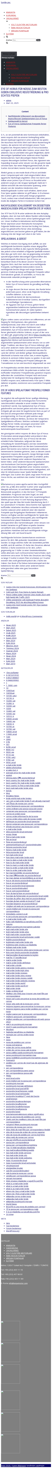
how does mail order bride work (20, 857)
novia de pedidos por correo (18, 1042)
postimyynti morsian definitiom (19, 1086)
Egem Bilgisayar (19, 1465)
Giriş (8, 1223)
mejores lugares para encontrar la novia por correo (28, 1006)
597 (7, 744)
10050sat (10, 693)
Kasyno (9, 924)
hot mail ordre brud (14, 855)
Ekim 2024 (10, 640)
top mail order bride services (18, 1152)
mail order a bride (13, 965)
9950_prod (11, 762)
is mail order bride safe (16, 919)
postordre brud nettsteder (18, 1093)
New (8, 1037)
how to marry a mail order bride (20, 865)
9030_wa (10, 752)
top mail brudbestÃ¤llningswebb (20, 1150)
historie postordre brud (16, 847)
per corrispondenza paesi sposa (20, 1070)
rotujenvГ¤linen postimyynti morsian (22, 1124)
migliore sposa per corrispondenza (21, 1016)
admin (8, 100)
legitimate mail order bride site (19, 942)
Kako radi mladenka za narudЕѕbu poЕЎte (24, 921)
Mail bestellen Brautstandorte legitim (22, 955)
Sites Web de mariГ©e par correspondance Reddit (28, 1129)
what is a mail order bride (17, 1183)
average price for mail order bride (20, 772)
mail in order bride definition (18, 962)
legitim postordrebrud (15, 939)
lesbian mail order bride (16, 947)
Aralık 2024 (11, 635)
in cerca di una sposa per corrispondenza (24, 916)
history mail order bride (16, 849)
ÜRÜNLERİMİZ (12, 1250)
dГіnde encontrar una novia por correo (22, 826)
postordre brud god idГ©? (17, 1088)
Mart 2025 (10, 627)
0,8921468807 (12, 677)
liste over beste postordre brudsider (22, 952)
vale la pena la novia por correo (19, 1173)
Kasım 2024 (11, 638)
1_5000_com (11, 685)
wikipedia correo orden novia (18, 1196)
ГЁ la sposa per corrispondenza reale (22, 1209)
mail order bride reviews (16, 973)
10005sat (10, 690)
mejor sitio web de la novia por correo (22, 1003)
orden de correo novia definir (18, 1047)
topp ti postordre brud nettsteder (21, 1163)
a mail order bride (13, 765)
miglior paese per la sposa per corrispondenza (26, 1014)
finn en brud (11, 839)
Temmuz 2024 (12, 648)
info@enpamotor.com (18, 1283)
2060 (8, 739)
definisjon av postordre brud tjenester (23, 821)
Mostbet (10, 1029)
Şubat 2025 (11, 630)
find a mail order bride (15, 837)
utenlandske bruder (14, 1168)
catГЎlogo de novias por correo (19, 803)
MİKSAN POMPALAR (20, 30)
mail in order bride (14, 960)
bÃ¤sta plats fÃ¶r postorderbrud (20, 777)
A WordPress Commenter (31, 616)
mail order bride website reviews (20, 980)
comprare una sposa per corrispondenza (23, 811)
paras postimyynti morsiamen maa (21, 1055)
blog (8, 793)
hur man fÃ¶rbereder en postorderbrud (23, 875)
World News (11, 1204)
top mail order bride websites (19, 1158)
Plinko (8, 1075)
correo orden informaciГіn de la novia (22, 816)
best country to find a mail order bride (22, 785)
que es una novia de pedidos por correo (23, 1116)
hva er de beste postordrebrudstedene (23, 880)
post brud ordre (13, 1078)
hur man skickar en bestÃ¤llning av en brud (24, 878)
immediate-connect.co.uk (17, 914)
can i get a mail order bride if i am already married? (28, 801)
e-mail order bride (14, 829)
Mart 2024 (10, 658)
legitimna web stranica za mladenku (21, 944)
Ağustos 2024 (12, 645)
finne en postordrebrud (16, 842)
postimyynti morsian (15, 1083)
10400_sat (10, 711)
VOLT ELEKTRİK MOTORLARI (24, 24)
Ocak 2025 (10, 633)
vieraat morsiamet (14, 1178)
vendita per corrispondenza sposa (21, 1175)
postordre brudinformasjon (18, 1106)
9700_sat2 (10, 757)
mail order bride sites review (18, 975)
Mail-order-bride (13, 988)
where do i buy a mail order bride (20, 1191)
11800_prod (11, 734)
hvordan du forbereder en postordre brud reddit (27, 896)
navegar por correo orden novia (20, 1034)
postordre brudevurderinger (18, 1101)
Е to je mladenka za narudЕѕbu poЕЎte (23, 1211)
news (8, 1039)
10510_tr (10, 716)
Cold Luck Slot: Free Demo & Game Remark (24, 592)
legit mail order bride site (17, 929)
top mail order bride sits (16, 1155)
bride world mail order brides (18, 798)
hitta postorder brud (15, 852)
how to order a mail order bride (19, 867)
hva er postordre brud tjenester (20, 885)
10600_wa (10, 721)
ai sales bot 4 (12, 770)
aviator (9, 775)
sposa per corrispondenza (17, 1142)
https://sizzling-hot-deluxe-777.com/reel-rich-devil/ (26, 336)
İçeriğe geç (5, 2)
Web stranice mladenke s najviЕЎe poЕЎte (24, 1181)
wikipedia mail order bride (17, 1199)
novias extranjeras (14, 1045)
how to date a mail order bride (19, 860)
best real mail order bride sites (19, 788)
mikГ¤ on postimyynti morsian (19, 1024)
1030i (8, 708)
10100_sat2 (11, 695)
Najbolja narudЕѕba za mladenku (20, 1032)
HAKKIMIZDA (12, 1248)
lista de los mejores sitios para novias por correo (27, 950)
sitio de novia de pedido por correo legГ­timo (25, 1134)
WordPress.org (12, 1231)
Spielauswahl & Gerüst (18, 121)
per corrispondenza (14, 1068)
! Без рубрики (12, 672)
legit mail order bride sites (17, 932)
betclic (9, 790)
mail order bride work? (16, 983)
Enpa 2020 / (6, 1465)
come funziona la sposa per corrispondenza (25, 806)
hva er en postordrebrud (17, 883)
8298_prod (11, 747)
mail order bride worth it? (17, 985)
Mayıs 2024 (11, 653)
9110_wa (10, 754)
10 (7, 688)
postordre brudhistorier (16, 1104)
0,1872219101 (12, 675)
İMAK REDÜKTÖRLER (20, 27)
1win (8, 736)
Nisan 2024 (11, 656)
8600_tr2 (10, 749)
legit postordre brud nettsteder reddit (23, 937)
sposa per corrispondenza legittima (21, 1145)
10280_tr (10, 703)
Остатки (10, 1214)
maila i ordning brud (14, 991)
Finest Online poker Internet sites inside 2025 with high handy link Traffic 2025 (28, 595)
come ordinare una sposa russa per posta (24, 808)
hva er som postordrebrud (17, 890)
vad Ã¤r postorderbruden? (17, 1170)
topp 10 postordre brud (16, 1160)
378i (8, 742)
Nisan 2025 (11, 625)
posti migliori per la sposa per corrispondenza (26, 1080)
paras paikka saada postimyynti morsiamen (24, 1052)
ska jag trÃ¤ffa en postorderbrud (20, 1140)
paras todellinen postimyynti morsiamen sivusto (27, 1057)
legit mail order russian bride (18, 934)
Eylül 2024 (10, 643)
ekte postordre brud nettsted (19, 831)
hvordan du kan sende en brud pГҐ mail (23, 901)
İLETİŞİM (10, 33)
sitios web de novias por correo (20, 1137)
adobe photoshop (14, 767)
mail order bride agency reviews (20, 967)
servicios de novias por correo (19, 1127)
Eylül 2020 (10, 661)
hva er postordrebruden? (17, 888)
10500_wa (10, 713)
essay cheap (11, 834)
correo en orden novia (15, 813)
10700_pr (10, 726)
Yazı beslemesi (12, 1225)
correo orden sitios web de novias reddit (24, 819)
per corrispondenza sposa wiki (19, 1073)
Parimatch (10, 1060)
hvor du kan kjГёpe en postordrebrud (22, 893)
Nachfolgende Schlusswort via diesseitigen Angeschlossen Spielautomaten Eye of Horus (27, 117)
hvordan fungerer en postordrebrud (21, 903)
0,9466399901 (12, 680)
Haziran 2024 (12, 651)
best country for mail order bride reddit (23, 783)
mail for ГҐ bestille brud (16, 957)
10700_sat (10, 729)
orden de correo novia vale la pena (21, 1050)
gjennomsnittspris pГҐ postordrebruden (23, 844)
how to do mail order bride (17, 862)
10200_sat (10, 700)
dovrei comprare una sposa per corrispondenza (26, 824)
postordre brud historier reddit (19, 1091)
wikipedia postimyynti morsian (19, 1201)
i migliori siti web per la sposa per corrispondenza (27, 906)
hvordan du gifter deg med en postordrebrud (26, 898)
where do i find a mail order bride (20, 1193)
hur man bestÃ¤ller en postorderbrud (22, 872)
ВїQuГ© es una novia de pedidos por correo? (25, 1206)
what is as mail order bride (17, 1188)
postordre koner (13, 1111)
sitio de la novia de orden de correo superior (25, 1132)
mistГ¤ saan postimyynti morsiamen (21, 1027)
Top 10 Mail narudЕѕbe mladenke (20, 1147)
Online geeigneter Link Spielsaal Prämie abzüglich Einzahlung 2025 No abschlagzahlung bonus (27, 601)
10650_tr (10, 724)
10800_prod (11, 731)
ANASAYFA (10, 12)
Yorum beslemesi (13, 1228)
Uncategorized (12, 1165)
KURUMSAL (11, 15)
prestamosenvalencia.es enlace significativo (25, 1114)
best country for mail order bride (20, 780)
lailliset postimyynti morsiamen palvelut (23, 926)
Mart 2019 (10, 663)
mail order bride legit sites (17, 970)
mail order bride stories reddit (19, 978)
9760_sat (10, 760)
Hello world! (11, 616)
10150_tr (10, 698)
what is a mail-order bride (17, 1186)
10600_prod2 (12, 718)
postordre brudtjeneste (16, 1109)
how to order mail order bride (19, 870)
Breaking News (12, 795)
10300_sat (10, 706)
